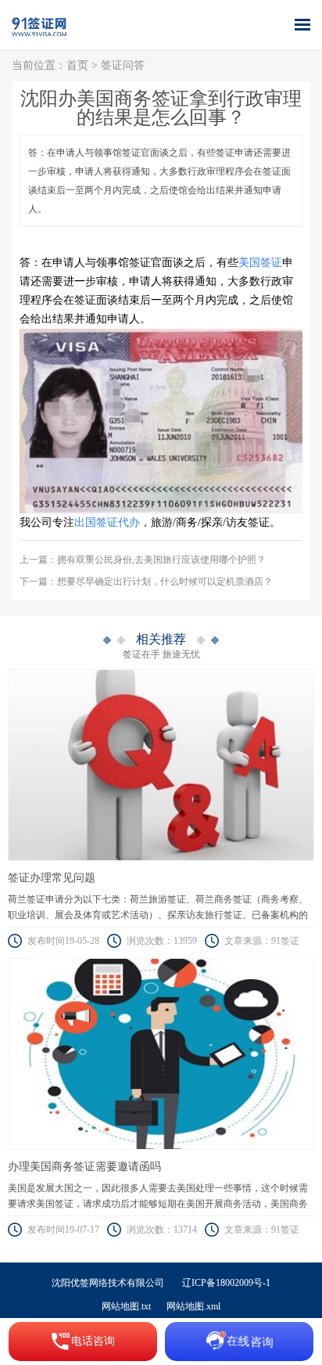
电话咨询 (93, 1341)
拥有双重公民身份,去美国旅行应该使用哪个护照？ (161, 559)
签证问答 (123, 65)
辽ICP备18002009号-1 (226, 1282)
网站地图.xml (193, 1306)
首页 (77, 65)
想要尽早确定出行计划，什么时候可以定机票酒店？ (165, 581)
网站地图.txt (126, 1306)
